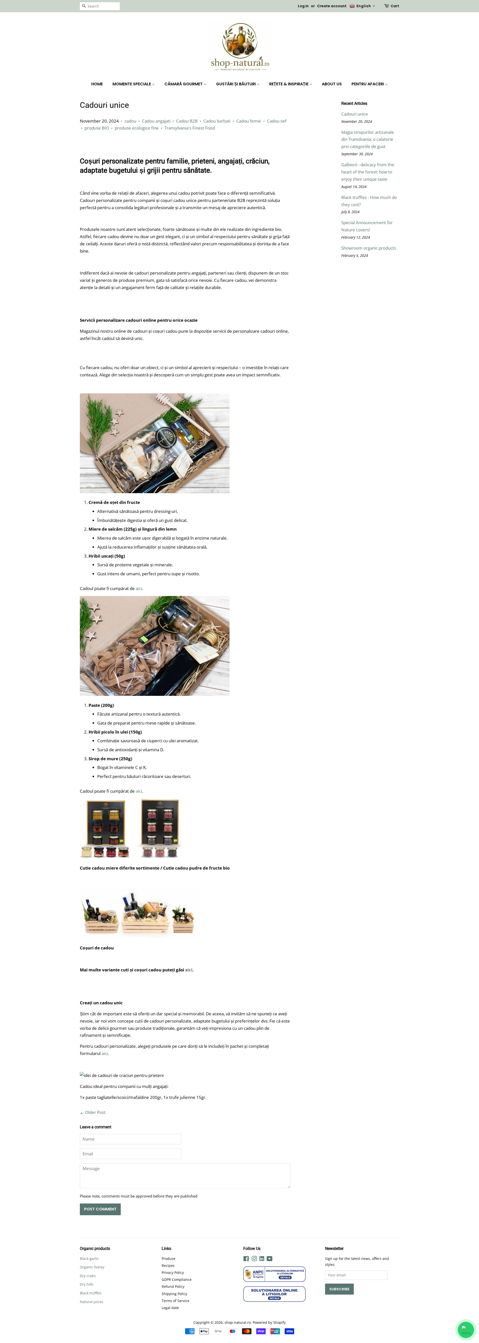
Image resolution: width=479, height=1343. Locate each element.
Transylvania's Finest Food (189, 128)
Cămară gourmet (184, 84)
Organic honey (92, 1267)
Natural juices (91, 1301)
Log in (303, 5)
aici (139, 588)
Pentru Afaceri (368, 84)
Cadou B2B (187, 121)
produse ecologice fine (137, 128)
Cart (395, 5)
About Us (332, 84)
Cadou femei (248, 121)
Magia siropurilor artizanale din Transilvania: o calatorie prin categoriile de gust (367, 139)
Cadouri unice (354, 114)
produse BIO (97, 128)
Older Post (95, 1112)
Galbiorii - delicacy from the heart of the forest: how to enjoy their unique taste (367, 172)
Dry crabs (88, 1275)
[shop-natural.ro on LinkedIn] (261, 1259)
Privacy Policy (173, 1272)
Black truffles (91, 1293)
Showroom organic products (368, 248)
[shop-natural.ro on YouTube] (269, 1259)
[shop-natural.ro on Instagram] (254, 1259)
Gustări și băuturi (236, 84)
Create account (332, 5)
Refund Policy (173, 1286)
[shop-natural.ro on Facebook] (246, 1259)
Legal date (170, 1307)
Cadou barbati (217, 121)
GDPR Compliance (177, 1279)
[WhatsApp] (466, 1330)
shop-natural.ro (238, 1322)
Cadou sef (276, 121)
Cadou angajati (156, 121)
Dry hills (87, 1284)
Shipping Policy (174, 1293)
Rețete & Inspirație (289, 84)
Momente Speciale (132, 84)
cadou (130, 121)
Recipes (168, 1265)
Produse (168, 1258)
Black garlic (89, 1258)
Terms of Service (175, 1300)
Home (97, 84)
